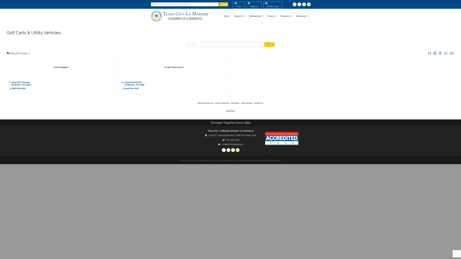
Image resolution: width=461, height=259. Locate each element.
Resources (301, 16)
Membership (255, 16)
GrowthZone (244, 160)
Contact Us (258, 103)
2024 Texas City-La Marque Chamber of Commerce (200, 160)
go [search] (270, 44)
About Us (238, 16)
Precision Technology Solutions (270, 160)
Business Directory (205, 103)
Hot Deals (235, 103)
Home (226, 16)
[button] (8, 53)
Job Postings (246, 103)
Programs (285, 16)
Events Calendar (222, 103)
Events (270, 16)
